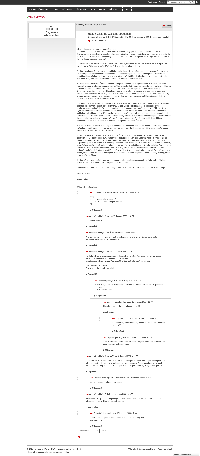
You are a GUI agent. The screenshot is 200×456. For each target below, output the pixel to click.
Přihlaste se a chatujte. (182, 454)
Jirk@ (108, 37)
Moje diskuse (100, 25)
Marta (107, 216)
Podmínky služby (165, 449)
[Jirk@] (81, 40)
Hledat (197, 2)
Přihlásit (162, 2)
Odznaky (132, 449)
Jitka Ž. (108, 233)
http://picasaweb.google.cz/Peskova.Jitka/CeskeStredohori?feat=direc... (118, 261)
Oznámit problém (147, 449)
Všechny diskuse (84, 25)
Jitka (107, 252)
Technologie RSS (78, 437)
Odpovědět (83, 179)
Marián (112, 192)
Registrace (152, 2)
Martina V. (109, 356)
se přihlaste (54, 35)
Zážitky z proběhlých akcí (157, 37)
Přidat (168, 26)
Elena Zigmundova (118, 378)
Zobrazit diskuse (98, 40)
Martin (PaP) (49, 449)
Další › (104, 431)
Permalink (91, 192)
